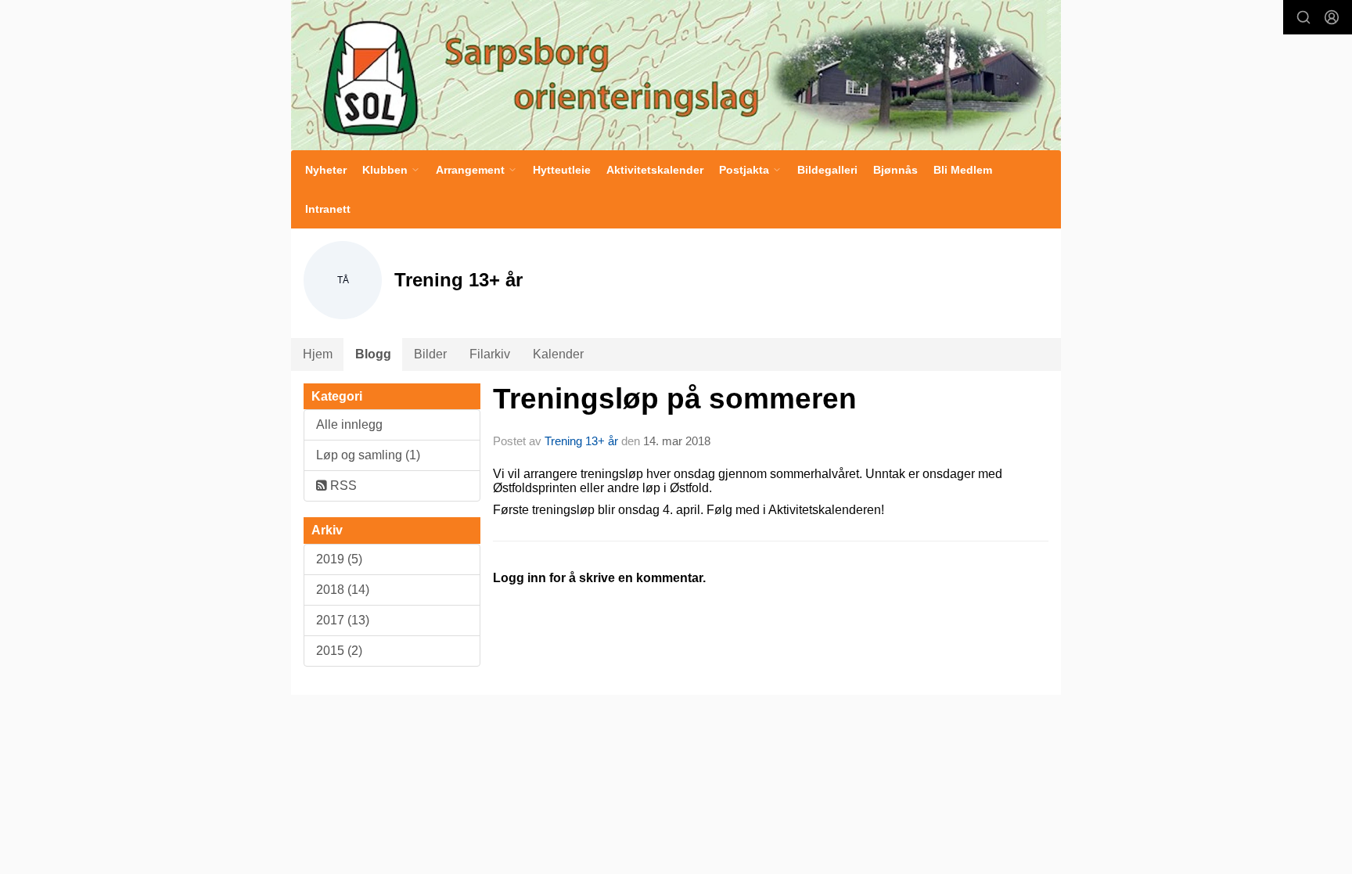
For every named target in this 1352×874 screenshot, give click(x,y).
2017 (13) (342, 620)
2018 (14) (342, 589)
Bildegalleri (827, 170)
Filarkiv (489, 354)
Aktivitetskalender (654, 170)
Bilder (430, 354)
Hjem (318, 354)
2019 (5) (339, 559)
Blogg (373, 354)
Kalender (558, 354)
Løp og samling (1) (368, 455)
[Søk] (1303, 17)
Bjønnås (895, 170)
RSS (342, 485)
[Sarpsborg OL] (676, 75)
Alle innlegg (349, 424)
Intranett (328, 209)
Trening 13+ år (581, 441)
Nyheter (326, 170)
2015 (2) (339, 650)
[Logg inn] (1332, 17)
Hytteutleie (562, 170)
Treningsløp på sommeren (675, 399)
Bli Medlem (962, 170)
